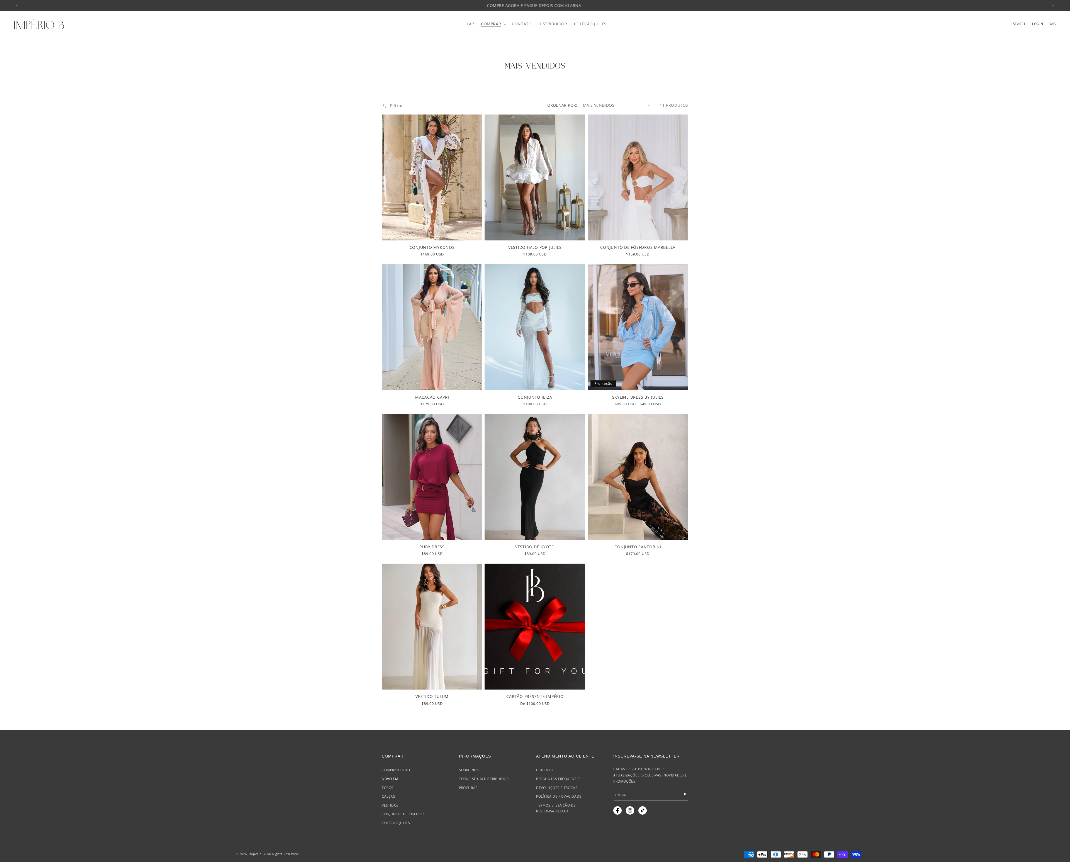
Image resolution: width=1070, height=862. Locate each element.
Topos (387, 787)
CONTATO (544, 770)
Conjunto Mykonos (432, 247)
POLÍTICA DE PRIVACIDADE (559, 796)
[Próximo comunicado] (1053, 5)
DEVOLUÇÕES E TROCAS (556, 787)
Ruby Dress (432, 546)
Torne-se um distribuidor (484, 778)
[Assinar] (685, 794)
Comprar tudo (396, 770)
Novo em (390, 778)
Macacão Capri (432, 397)
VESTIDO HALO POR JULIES (535, 247)
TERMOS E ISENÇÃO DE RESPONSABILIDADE (556, 808)
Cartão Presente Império (534, 696)
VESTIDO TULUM (432, 696)
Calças (388, 796)
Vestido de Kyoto (535, 546)
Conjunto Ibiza (535, 397)
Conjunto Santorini (637, 546)
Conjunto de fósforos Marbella (637, 247)
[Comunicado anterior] (17, 5)
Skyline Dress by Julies (638, 397)
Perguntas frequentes (558, 778)
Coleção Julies (396, 822)
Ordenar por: (562, 105)
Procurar (468, 787)
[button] (493, 24)
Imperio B (257, 854)
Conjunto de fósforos (403, 814)
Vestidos (390, 805)
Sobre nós (469, 770)
